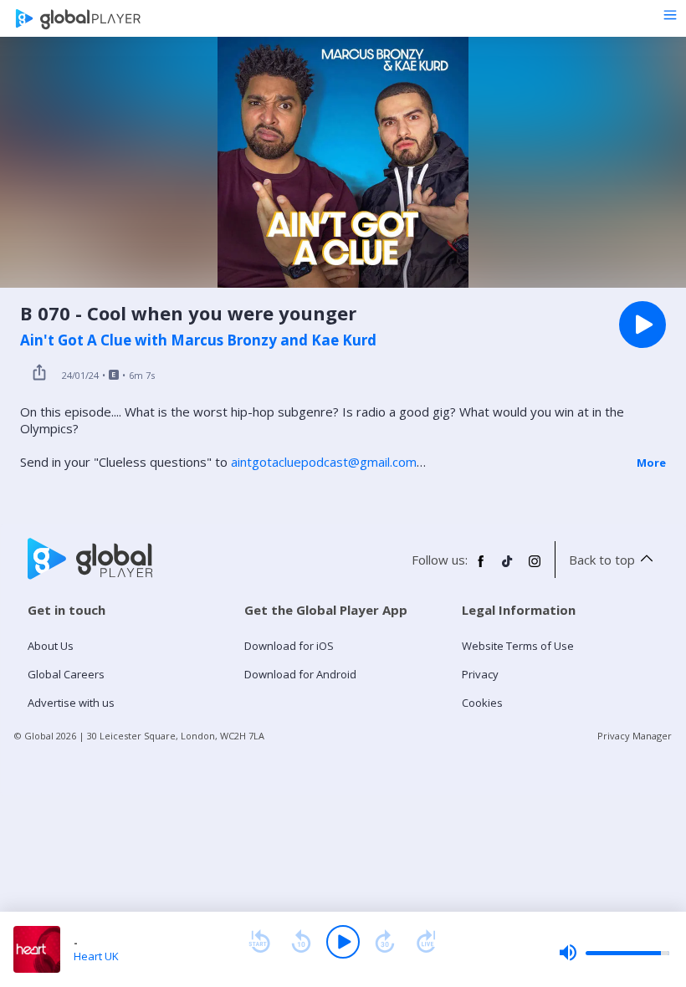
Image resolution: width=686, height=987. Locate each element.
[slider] (614, 952)
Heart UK (96, 956)
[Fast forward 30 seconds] (385, 942)
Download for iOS (289, 645)
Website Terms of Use (518, 645)
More (651, 462)
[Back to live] (426, 942)
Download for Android (300, 674)
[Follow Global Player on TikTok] (508, 568)
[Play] (343, 942)
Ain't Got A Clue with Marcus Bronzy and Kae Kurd (198, 340)
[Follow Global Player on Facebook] (481, 568)
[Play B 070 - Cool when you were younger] (642, 324)
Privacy (480, 674)
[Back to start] (259, 942)
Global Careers (66, 674)
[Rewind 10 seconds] (301, 942)
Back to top (602, 559)
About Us (51, 645)
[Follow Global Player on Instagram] (534, 568)
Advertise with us (71, 702)
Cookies (482, 702)
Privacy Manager (634, 735)
